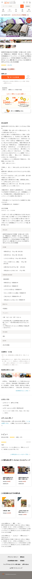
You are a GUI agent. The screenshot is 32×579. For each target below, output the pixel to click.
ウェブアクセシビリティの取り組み (11, 564)
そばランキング (4, 537)
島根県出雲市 (7, 15)
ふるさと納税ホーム (5, 523)
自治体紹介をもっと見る (22, 390)
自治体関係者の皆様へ (13, 560)
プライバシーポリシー (13, 557)
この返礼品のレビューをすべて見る (19, 454)
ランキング (10, 11)
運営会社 (22, 557)
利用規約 (22, 560)
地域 (16, 11)
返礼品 (3, 11)
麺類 (14, 523)
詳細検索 (28, 6)
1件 (10, 65)
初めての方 (29, 11)
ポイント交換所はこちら (17, 111)
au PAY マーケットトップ (16, 568)
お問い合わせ (25, 564)
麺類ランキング (24, 535)
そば (19, 523)
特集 (22, 11)
